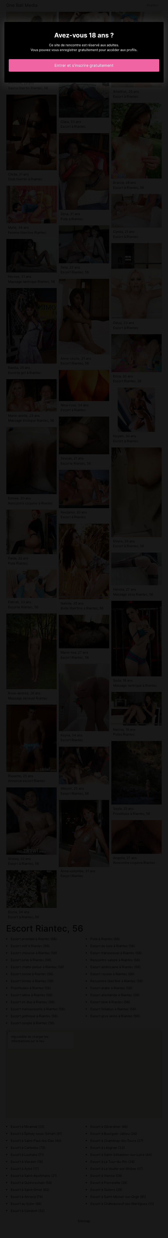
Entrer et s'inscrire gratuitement (84, 65)
